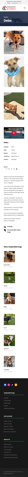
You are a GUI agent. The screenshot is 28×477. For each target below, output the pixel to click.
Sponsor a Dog (8, 426)
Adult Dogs (7, 403)
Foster (14, 1)
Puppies (17, 281)
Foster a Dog (7, 424)
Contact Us (15, 3)
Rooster (14, 257)
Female (6, 288)
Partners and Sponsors (10, 455)
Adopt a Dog (7, 421)
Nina (14, 299)
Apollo (14, 341)
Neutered (10, 267)
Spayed (11, 288)
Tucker (14, 362)
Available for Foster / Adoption (14, 301)
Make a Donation (9, 429)
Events (8, 3)
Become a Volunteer (10, 432)
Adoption (19, 1)
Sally (14, 278)
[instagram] (20, 3)
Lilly (14, 320)
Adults (10, 300)
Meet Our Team (8, 447)
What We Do (7, 444)
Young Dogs (17, 260)
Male (5, 267)
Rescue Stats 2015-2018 (10, 457)
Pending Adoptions (9, 408)
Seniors (6, 406)
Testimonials (7, 450)
